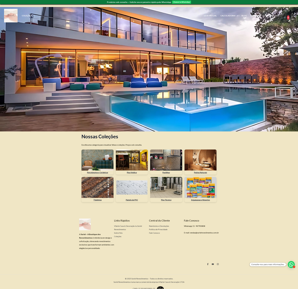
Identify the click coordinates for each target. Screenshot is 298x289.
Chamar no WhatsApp (181, 2)
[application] (33, 15)
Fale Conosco (272, 15)
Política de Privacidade (158, 229)
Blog (244, 15)
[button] (291, 264)
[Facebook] (208, 264)
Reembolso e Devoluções (159, 226)
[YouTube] (213, 264)
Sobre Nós (256, 15)
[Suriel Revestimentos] (11, 15)
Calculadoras (227, 15)
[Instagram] (218, 264)
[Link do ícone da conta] (293, 16)
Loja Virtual (210, 15)
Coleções (27, 15)
